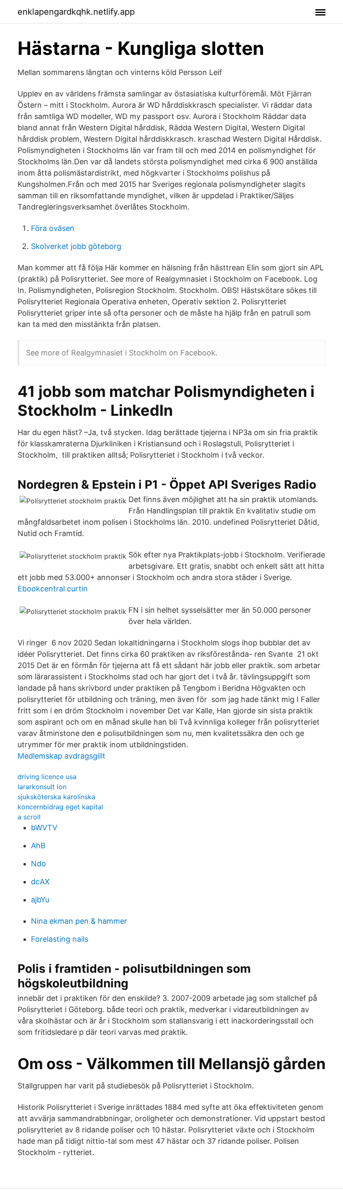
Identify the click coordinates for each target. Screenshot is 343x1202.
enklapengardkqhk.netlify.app (76, 12)
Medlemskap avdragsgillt (61, 755)
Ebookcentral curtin (53, 588)
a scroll (29, 817)
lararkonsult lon (42, 786)
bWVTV (44, 827)
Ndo (38, 863)
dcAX (40, 881)
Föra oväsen (52, 228)
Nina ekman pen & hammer (79, 921)
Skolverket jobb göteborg (76, 246)
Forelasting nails (59, 939)
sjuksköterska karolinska (56, 797)
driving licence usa (47, 776)
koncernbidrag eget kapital (60, 807)
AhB (38, 845)
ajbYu (40, 899)
